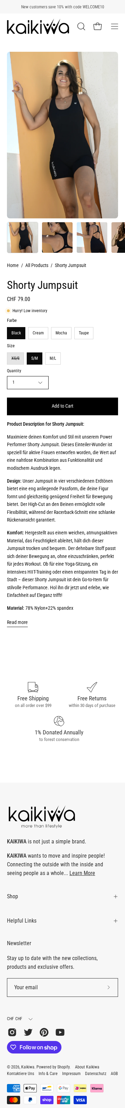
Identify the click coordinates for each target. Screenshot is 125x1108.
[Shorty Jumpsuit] (22, 237)
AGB (114, 1073)
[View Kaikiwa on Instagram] (12, 1032)
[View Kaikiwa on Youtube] (60, 1032)
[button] (80, 26)
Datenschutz (95, 1073)
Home (13, 265)
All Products (36, 265)
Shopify (63, 1067)
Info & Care (48, 1073)
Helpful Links (21, 920)
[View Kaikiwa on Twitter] (28, 1032)
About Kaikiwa (87, 1067)
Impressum (71, 1073)
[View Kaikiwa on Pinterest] (44, 1032)
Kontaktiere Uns (20, 1073)
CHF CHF (15, 1018)
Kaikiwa (27, 1067)
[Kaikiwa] (38, 26)
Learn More (82, 873)
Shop (12, 896)
